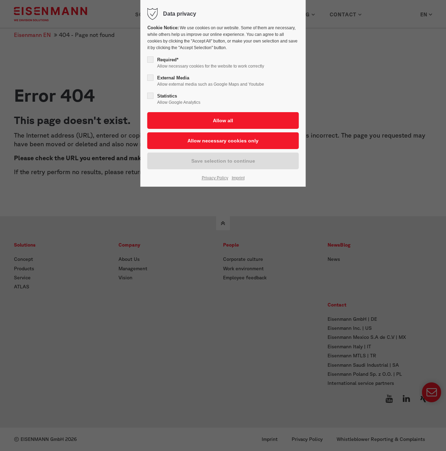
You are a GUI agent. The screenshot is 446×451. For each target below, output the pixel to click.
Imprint (238, 178)
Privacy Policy (215, 178)
